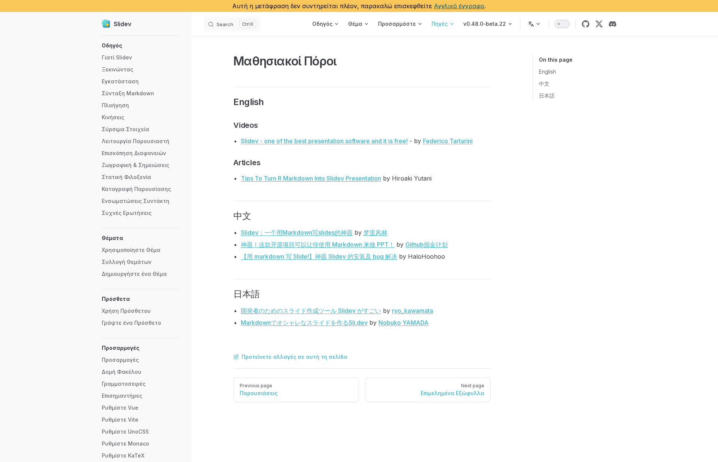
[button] (141, 46)
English (547, 71)
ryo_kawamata (412, 310)
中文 (544, 83)
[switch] (562, 24)
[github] (585, 24)
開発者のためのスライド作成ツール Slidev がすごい (311, 310)
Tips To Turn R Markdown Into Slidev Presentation (311, 178)
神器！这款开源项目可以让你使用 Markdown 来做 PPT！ (318, 244)
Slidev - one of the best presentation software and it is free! (324, 141)
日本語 (547, 95)
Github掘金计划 (426, 244)
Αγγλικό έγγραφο (459, 6)
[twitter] (599, 24)
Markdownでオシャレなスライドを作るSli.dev (304, 322)
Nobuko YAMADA (403, 322)
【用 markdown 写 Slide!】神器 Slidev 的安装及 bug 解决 (319, 256)
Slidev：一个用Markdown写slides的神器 (297, 232)
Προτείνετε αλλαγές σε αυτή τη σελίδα (294, 357)
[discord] (612, 24)
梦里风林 (375, 232)
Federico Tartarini (448, 141)
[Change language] (534, 24)
